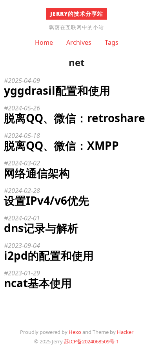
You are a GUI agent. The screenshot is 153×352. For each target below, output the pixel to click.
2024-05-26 (24, 108)
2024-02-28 (24, 190)
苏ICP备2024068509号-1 (91, 341)
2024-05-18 (24, 135)
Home (44, 42)
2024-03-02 (24, 163)
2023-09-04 (24, 245)
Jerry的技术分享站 (76, 13)
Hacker (125, 332)
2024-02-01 (24, 218)
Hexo (75, 332)
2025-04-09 (24, 80)
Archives (78, 42)
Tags (111, 42)
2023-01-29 (24, 273)
